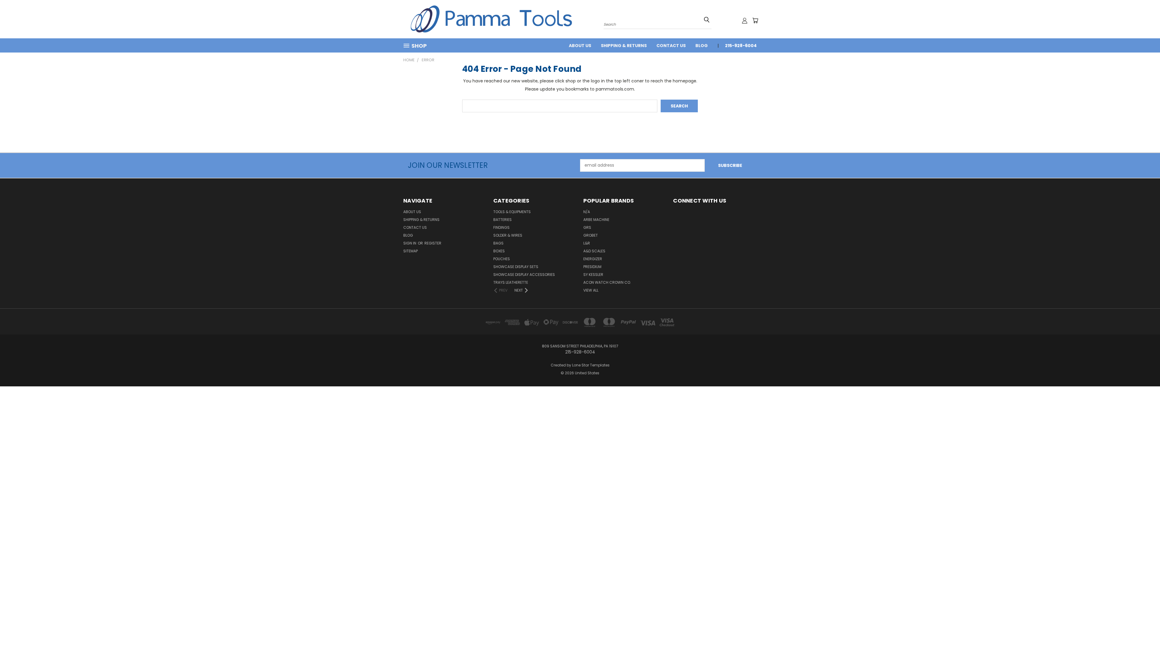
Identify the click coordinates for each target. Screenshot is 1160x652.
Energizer (592, 258)
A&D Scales (594, 251)
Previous (1144, 633)
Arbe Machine (596, 219)
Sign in (410, 243)
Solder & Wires (507, 235)
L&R (586, 243)
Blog (701, 46)
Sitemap (410, 251)
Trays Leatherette (510, 282)
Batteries (502, 219)
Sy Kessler (593, 274)
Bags (498, 243)
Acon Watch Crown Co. (607, 282)
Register (432, 243)
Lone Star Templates (591, 365)
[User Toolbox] (745, 21)
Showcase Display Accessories (524, 274)
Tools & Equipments (512, 211)
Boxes (499, 251)
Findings (501, 227)
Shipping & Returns (624, 46)
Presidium (592, 266)
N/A (586, 211)
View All (590, 290)
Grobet (590, 235)
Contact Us (671, 46)
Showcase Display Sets (515, 266)
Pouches (501, 258)
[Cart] (755, 21)
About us (580, 46)
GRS (587, 227)
